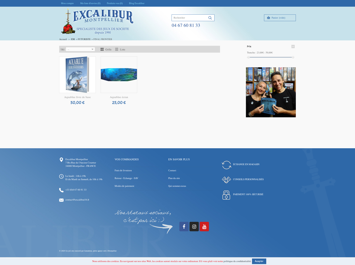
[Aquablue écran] (119, 74)
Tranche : (251, 52)
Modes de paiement (124, 186)
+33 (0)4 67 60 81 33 (76, 189)
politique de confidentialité (237, 261)
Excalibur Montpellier (76, 159)
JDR (73, 39)
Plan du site (174, 178)
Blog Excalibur (136, 3)
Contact (172, 170)
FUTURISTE (84, 39)
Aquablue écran (119, 97)
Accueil (63, 39)
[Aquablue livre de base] (77, 74)
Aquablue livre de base (77, 97)
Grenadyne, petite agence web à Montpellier (100, 251)
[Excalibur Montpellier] (97, 29)
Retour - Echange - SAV (126, 178)
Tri (62, 49)
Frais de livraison (123, 170)
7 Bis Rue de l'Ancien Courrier (80, 162)
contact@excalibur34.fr (77, 199)
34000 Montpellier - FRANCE (80, 166)
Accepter (259, 261)
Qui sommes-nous (177, 186)
